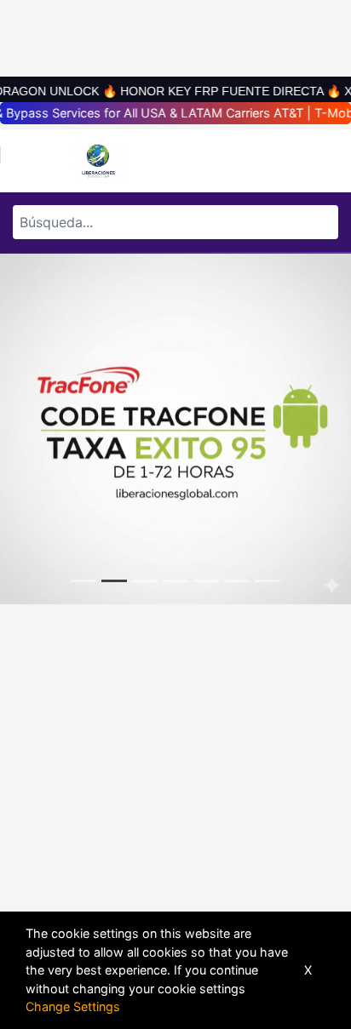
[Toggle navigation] (29, 161)
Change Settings (73, 1006)
